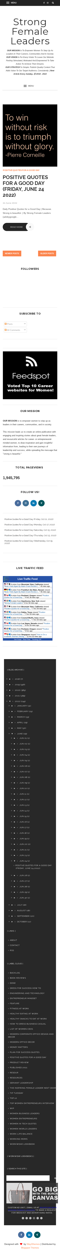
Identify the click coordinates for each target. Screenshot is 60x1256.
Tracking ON (36, 639)
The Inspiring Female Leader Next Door (33, 1088)
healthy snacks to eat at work (28, 1019)
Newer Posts (12, 253)
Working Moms (19, 1139)
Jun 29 (23, 892)
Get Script (17, 639)
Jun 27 (23, 881)
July (19, 905)
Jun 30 (23, 898)
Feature (14, 1003)
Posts (10, 324)
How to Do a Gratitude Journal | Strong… (25, 635)
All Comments (13, 330)
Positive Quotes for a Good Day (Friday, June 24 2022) (25, 186)
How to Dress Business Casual (28, 1024)
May (19, 728)
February (22, 711)
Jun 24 (23, 861)
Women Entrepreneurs (23, 1118)
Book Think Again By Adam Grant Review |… (22, 586)
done (13, 983)
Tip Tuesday (16, 1093)
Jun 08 (23, 777)
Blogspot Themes (30, 1247)
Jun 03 (23, 749)
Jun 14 (23, 811)
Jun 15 (23, 816)
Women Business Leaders (25, 1113)
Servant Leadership (21, 1083)
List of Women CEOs (21, 1029)
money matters (19, 1047)
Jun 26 (23, 875)
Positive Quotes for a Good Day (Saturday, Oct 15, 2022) (30, 530)
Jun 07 (23, 772)
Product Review (19, 1062)
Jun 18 (23, 833)
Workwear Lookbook (22, 1144)
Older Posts (47, 253)
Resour (14, 1073)
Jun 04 (23, 755)
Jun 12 (23, 799)
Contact (15, 945)
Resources (16, 1078)
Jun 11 (23, 794)
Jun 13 (23, 805)
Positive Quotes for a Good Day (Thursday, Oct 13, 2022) (30, 535)
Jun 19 (23, 838)
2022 (17, 701)
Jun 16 (23, 822)
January (22, 706)
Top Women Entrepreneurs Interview (32, 1103)
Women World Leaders (23, 1129)
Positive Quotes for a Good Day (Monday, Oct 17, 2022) (29, 524)
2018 (17, 679)
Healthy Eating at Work (24, 1014)
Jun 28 (23, 886)
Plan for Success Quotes (25, 1052)
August (21, 910)
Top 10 (13, 1098)
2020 (17, 690)
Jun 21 (23, 850)
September (23, 916)
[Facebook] (18, 503)
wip (12, 1108)
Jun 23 (23, 855)
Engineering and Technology (27, 993)
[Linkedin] (33, 503)
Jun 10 (23, 788)
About (13, 940)
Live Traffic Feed (28, 579)
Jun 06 (23, 766)
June (19, 734)
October (22, 922)
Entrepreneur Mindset (23, 998)
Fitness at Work (19, 1008)
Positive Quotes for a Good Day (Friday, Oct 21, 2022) (28, 519)
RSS (12, 950)
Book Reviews (18, 978)
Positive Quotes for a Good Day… (18, 609)
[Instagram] (26, 503)
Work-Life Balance (21, 1134)
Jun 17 (23, 827)
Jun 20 (23, 844)
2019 (17, 684)
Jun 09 (23, 783)
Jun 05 (23, 760)
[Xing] (41, 503)
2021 (17, 696)
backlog (15, 973)
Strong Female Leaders (30, 31)
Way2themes (33, 1244)
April (20, 722)
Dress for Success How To (25, 988)
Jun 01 (23, 738)
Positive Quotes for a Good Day (21, 170)
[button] (12, 3)
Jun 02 (23, 744)
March (21, 717)
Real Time (26, 639)
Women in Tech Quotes (23, 1124)
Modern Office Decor (22, 1042)
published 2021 (18, 1067)
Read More (16, 227)
